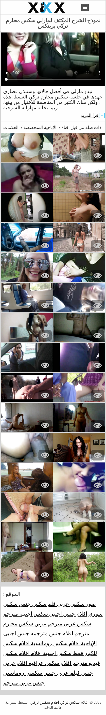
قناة (64, 127)
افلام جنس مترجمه (51, 633)
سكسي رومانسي (22, 672)
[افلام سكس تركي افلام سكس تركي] (47, 7)
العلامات (10, 127)
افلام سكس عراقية (49, 662)
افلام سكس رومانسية (55, 643)
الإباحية (88, 643)
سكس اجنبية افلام (50, 653)
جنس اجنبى (16, 633)
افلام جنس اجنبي (67, 613)
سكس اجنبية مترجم (25, 613)
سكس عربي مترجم (68, 623)
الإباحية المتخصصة (39, 127)
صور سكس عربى (76, 603)
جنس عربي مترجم (24, 682)
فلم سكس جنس (37, 603)
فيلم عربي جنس (61, 672)
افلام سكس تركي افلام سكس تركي (58, 702)
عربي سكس (32, 623)
